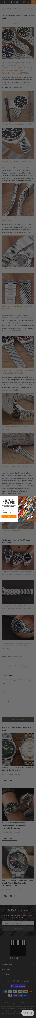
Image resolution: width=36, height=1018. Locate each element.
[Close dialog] (35, 497)
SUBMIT (9, 516)
